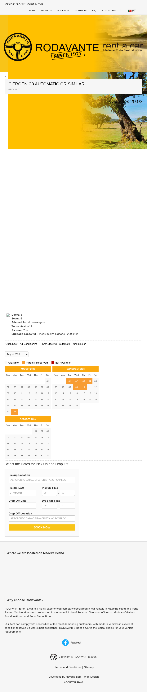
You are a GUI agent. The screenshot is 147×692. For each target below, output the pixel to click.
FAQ (94, 10)
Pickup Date (16, 487)
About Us (46, 10)
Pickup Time (50, 487)
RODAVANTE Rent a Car (24, 4)
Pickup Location (19, 474)
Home (32, 10)
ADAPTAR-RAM (73, 682)
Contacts (81, 10)
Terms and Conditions (68, 667)
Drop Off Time (51, 500)
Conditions (109, 10)
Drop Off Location (20, 513)
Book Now (63, 10)
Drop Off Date (17, 500)
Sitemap (89, 667)
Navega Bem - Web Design (82, 676)
